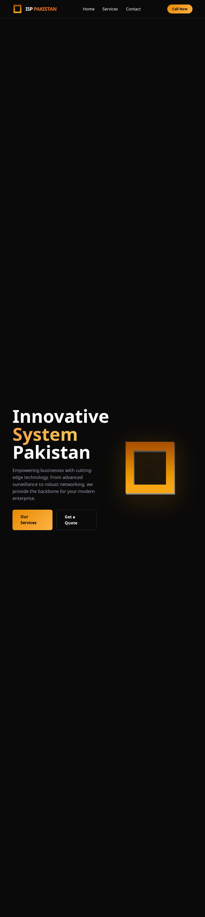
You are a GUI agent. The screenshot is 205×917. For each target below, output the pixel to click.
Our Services (28, 519)
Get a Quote (71, 520)
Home (88, 9)
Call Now (180, 8)
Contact (133, 9)
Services (110, 9)
